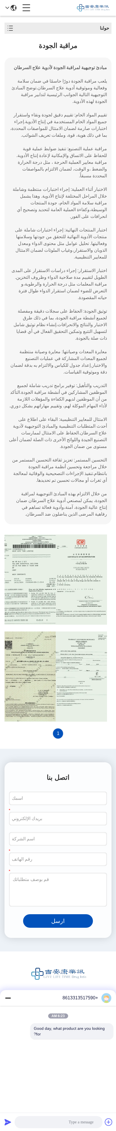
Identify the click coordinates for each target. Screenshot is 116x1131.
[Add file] (109, 1122)
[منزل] (58, 980)
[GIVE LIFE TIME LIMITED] (92, 8)
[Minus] (8, 998)
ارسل (58, 921)
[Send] (7, 1122)
